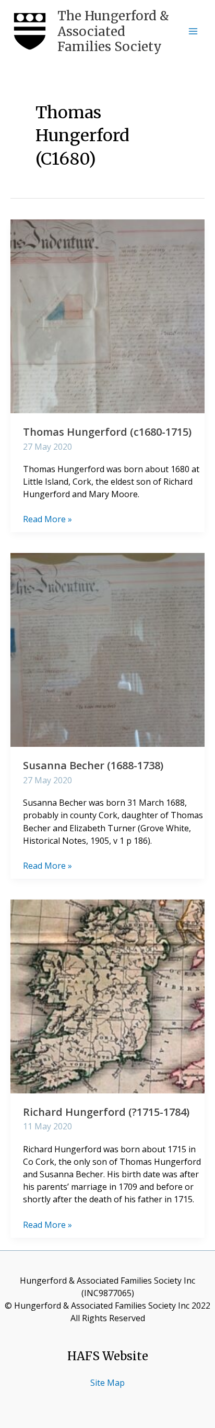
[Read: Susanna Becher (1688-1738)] (107, 649)
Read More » (47, 519)
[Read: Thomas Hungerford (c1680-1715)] (107, 315)
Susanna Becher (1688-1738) (93, 765)
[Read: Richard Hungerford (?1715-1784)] (107, 995)
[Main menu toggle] (193, 31)
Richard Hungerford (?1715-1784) (106, 1112)
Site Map (107, 1382)
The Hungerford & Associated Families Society (113, 31)
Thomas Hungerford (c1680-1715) (107, 432)
